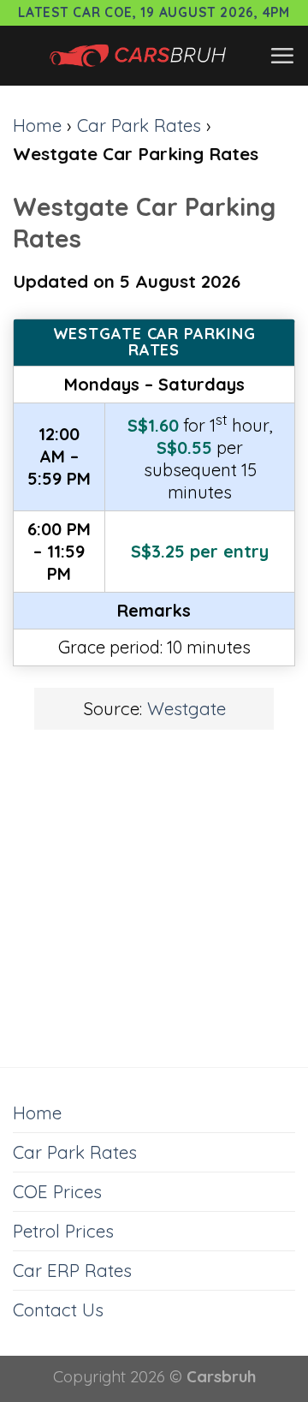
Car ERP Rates (72, 1270)
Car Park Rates (139, 125)
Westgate (186, 708)
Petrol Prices (63, 1231)
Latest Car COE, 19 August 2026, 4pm (154, 12)
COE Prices (57, 1191)
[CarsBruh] (141, 56)
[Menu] (282, 56)
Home (37, 125)
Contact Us (58, 1309)
